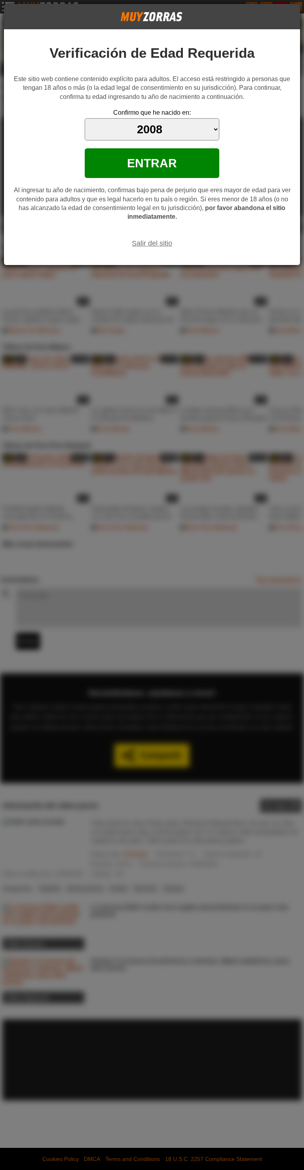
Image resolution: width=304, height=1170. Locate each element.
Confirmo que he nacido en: (152, 112)
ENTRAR (152, 163)
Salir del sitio (152, 243)
